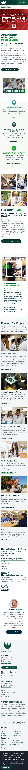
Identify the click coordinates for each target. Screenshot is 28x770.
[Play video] (22, 90)
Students (16, 733)
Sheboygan (13, 713)
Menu (24, 2)
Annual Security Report (16, 742)
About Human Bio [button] (11, 241)
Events (3, 746)
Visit (2, 730)
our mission (10, 715)
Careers (3, 744)
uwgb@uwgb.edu (6, 663)
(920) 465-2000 (6, 661)
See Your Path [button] (10, 69)
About (3, 733)
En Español (17, 735)
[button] (14, 26)
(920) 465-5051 (5, 696)
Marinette (4, 715)
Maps (2, 740)
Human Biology (6, 7)
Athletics (16, 730)
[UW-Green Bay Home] (3, 2)
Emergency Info (14, 744)
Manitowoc (4, 713)
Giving (3, 748)
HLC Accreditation (15, 740)
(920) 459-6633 (6, 687)
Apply (3, 731)
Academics (4, 735)
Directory (3, 742)
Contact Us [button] (14, 632)
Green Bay (21, 712)
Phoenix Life (17, 731)
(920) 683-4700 (6, 677)
